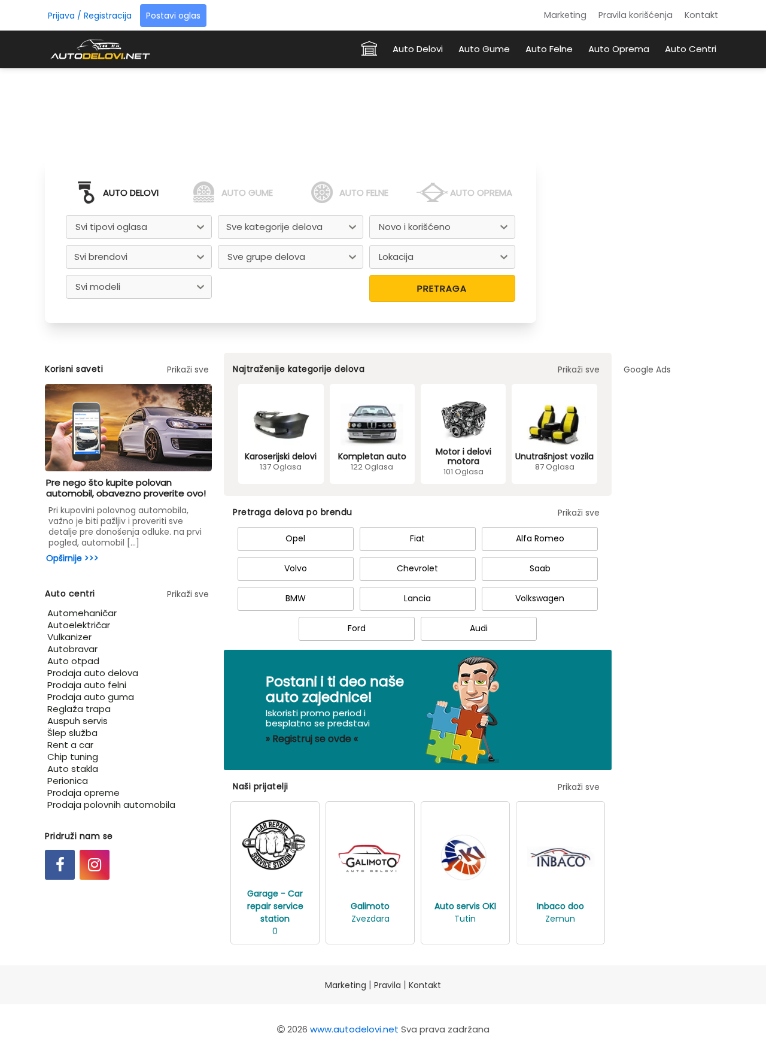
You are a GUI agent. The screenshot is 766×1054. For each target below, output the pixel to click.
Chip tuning (72, 756)
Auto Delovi (418, 49)
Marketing (565, 15)
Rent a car (70, 744)
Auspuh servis (77, 720)
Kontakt (701, 15)
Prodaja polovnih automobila (111, 804)
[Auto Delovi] (100, 49)
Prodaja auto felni (86, 685)
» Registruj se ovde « (312, 739)
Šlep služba (72, 732)
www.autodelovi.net (354, 1029)
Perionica (67, 780)
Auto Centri (690, 49)
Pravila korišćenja (635, 15)
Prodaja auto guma (90, 696)
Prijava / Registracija (90, 16)
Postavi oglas (173, 16)
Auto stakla (72, 768)
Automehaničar (82, 613)
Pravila (387, 985)
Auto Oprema (618, 49)
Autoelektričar (78, 625)
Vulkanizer (69, 637)
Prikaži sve (188, 369)
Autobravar (72, 649)
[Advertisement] (383, 110)
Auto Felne (549, 49)
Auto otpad (73, 661)
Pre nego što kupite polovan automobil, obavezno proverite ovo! (126, 487)
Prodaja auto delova (92, 673)
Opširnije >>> (72, 558)
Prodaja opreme (83, 792)
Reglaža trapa (79, 708)
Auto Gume (484, 49)
